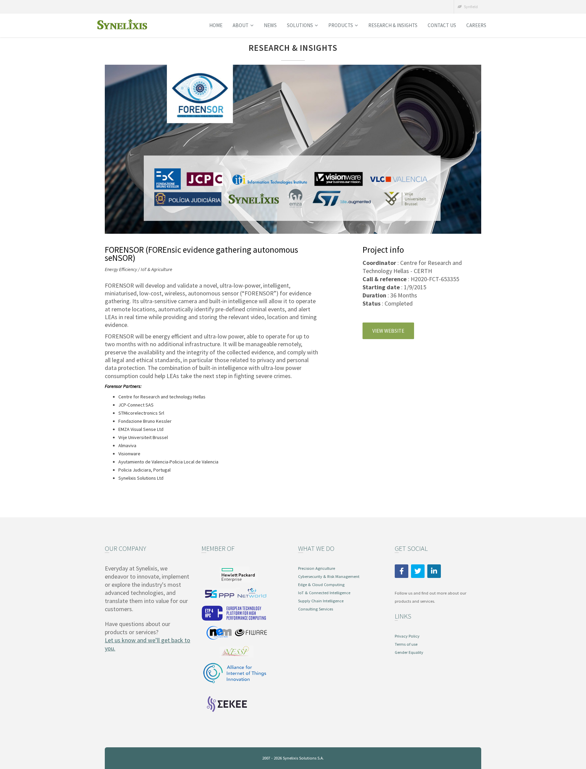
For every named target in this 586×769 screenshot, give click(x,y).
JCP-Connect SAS (136, 405)
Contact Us (442, 25)
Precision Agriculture (316, 568)
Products (340, 25)
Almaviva (127, 445)
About (241, 25)
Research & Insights (392, 25)
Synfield (470, 6)
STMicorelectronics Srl (141, 413)
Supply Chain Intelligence (321, 600)
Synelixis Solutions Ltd (140, 478)
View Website (388, 331)
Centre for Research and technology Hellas (162, 397)
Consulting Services (315, 608)
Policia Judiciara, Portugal (144, 470)
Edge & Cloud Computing (321, 584)
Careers (476, 25)
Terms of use (406, 644)
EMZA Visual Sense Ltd (140, 429)
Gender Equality (409, 652)
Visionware (129, 454)
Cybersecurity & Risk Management (328, 576)
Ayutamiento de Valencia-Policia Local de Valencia (168, 462)
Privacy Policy (407, 636)
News (270, 25)
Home (215, 25)
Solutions (300, 25)
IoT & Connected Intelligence (324, 592)
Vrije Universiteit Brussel (143, 437)
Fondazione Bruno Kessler (145, 421)
